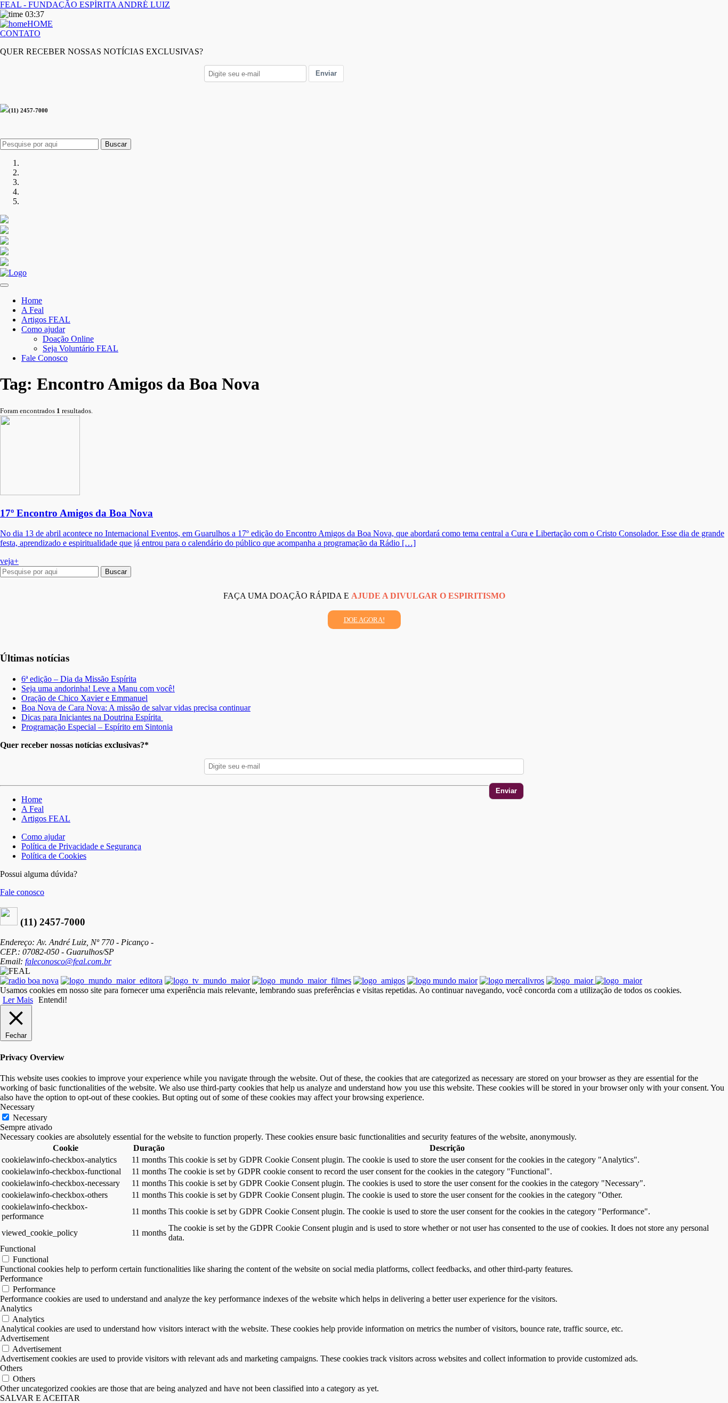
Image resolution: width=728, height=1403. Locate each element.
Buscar (116, 144)
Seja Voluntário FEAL (80, 348)
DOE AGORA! (364, 620)
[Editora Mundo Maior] (112, 980)
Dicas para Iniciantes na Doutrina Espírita (92, 717)
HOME (40, 23)
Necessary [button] (17, 1106)
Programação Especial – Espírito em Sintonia (97, 726)
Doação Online (68, 338)
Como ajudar (43, 329)
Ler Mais (18, 999)
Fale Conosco (44, 357)
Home (31, 300)
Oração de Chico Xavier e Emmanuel (84, 698)
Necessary (30, 1117)
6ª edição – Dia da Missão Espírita (78, 678)
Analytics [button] (16, 1308)
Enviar (326, 73)
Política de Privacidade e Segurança (81, 846)
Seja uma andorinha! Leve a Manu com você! (98, 688)
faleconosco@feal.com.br (68, 961)
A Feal (32, 310)
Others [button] (11, 1368)
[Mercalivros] (512, 980)
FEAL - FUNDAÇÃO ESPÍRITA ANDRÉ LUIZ (85, 4)
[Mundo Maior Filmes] (301, 980)
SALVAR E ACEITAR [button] (40, 1397)
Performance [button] (21, 1278)
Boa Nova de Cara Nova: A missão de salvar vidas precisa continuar (135, 707)
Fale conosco (22, 892)
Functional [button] (18, 1248)
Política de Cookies (53, 855)
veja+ (9, 561)
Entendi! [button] (52, 999)
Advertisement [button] (24, 1338)
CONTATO (20, 33)
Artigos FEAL (45, 319)
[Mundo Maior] (442, 980)
